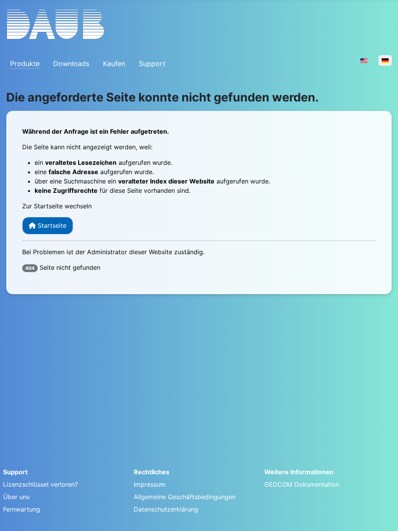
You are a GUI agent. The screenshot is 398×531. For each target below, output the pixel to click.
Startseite (51, 225)
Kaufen (114, 63)
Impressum (150, 484)
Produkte (25, 63)
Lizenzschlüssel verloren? (40, 484)
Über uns (16, 497)
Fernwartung (21, 509)
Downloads (71, 63)
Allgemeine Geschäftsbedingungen (185, 497)
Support (152, 63)
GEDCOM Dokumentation (301, 484)
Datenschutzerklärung (166, 509)
